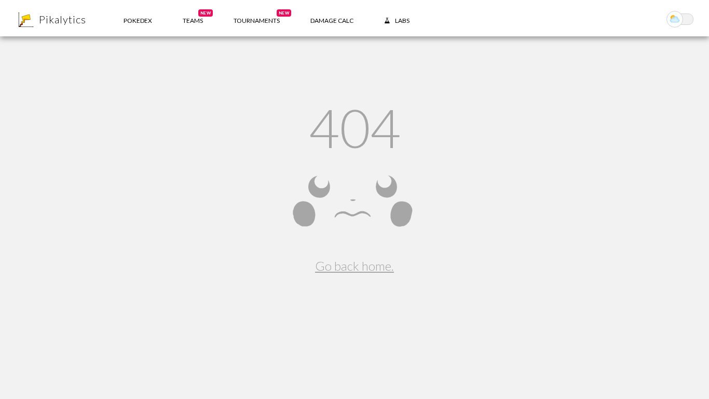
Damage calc (331, 20)
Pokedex (138, 20)
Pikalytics (62, 19)
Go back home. (354, 265)
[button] (193, 18)
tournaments (261, 17)
